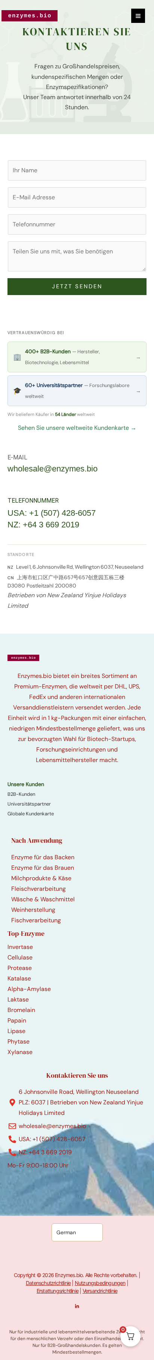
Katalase (19, 978)
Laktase (18, 999)
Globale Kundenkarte (30, 813)
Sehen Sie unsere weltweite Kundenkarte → (77, 428)
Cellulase (20, 957)
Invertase (20, 947)
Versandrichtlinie (100, 1291)
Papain (16, 1020)
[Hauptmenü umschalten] (138, 16)
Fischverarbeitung (36, 920)
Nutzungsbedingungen (100, 1283)
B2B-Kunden (21, 794)
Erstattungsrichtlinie (57, 1291)
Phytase (18, 1041)
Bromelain (21, 1010)
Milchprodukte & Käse (41, 878)
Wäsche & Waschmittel (43, 899)
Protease (19, 968)
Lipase (16, 1031)
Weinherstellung (33, 910)
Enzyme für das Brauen (42, 868)
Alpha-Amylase (29, 989)
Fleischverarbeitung (38, 889)
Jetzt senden (77, 286)
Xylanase (20, 1052)
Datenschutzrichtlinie (48, 1283)
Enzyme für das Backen (42, 857)
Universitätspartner (29, 804)
